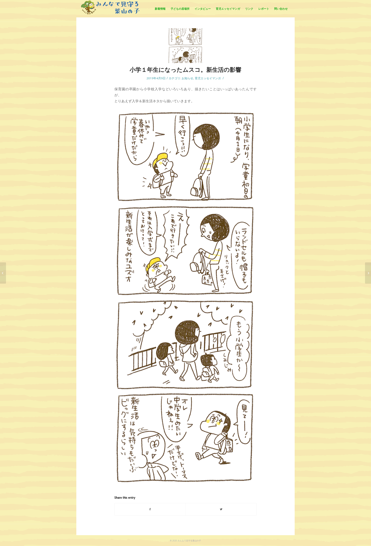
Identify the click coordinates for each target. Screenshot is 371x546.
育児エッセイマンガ (208, 78)
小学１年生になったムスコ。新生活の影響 (185, 69)
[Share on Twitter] (221, 509)
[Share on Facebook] (150, 509)
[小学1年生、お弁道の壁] (368, 273)
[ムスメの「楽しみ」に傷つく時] (3, 273)
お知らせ (187, 78)
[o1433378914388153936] (185, 45)
